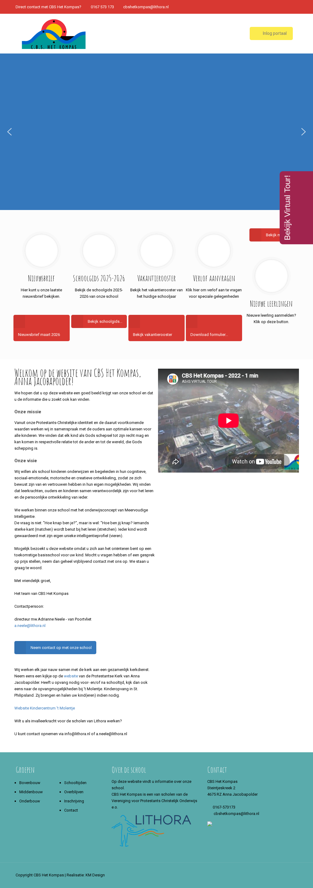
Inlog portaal (274, 33)
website (71, 676)
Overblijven (73, 792)
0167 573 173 (102, 7)
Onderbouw (29, 801)
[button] (9, 132)
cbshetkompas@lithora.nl (146, 7)
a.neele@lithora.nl (30, 625)
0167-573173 (224, 807)
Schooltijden (75, 782)
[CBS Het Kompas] (54, 33)
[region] (156, 131)
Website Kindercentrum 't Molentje (44, 708)
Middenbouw (31, 792)
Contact (71, 810)
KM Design (95, 875)
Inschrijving (74, 801)
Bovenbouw (29, 782)
